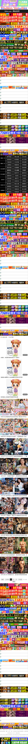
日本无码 (24, 156)
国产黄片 (9, 183)
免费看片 (3, 190)
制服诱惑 (24, 186)
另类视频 (24, 164)
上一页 (7, 579)
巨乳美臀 (24, 162)
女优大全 (17, 181)
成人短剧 (24, 189)
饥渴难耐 (17, 167)
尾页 (14, 581)
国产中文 (9, 189)
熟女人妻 (17, 183)
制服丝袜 (17, 164)
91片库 (9, 181)
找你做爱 (24, 167)
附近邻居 (9, 167)
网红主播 (17, 156)
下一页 (20, 579)
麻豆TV (17, 178)
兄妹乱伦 (17, 189)
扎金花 (16, 175)
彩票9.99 (9, 175)
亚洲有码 (9, 159)
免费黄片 (24, 183)
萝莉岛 (24, 181)
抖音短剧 (9, 178)
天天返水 (24, 175)
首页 (2, 579)
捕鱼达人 (9, 173)
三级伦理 (9, 162)
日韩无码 (24, 191)
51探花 (24, 178)
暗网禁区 (9, 186)
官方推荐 (3, 174)
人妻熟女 (9, 164)
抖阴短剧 (17, 191)
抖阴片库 (3, 185)
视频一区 (3, 158)
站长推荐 (3, 168)
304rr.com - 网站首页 (12, 11)
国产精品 (9, 156)
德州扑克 (24, 173)
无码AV (3, 179)
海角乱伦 (17, 186)
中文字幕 (17, 162)
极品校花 (9, 191)
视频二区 (3, 163)
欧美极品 (17, 159)
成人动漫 (24, 159)
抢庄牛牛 (17, 173)
